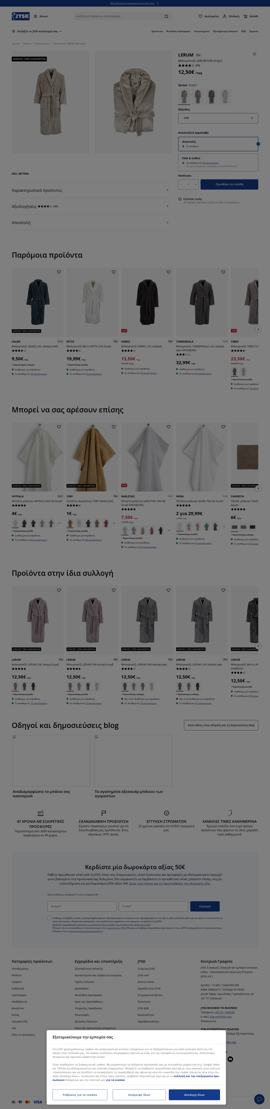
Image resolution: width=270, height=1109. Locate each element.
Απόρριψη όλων (139, 1095)
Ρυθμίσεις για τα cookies (80, 1095)
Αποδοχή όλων (194, 1095)
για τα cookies (115, 1080)
